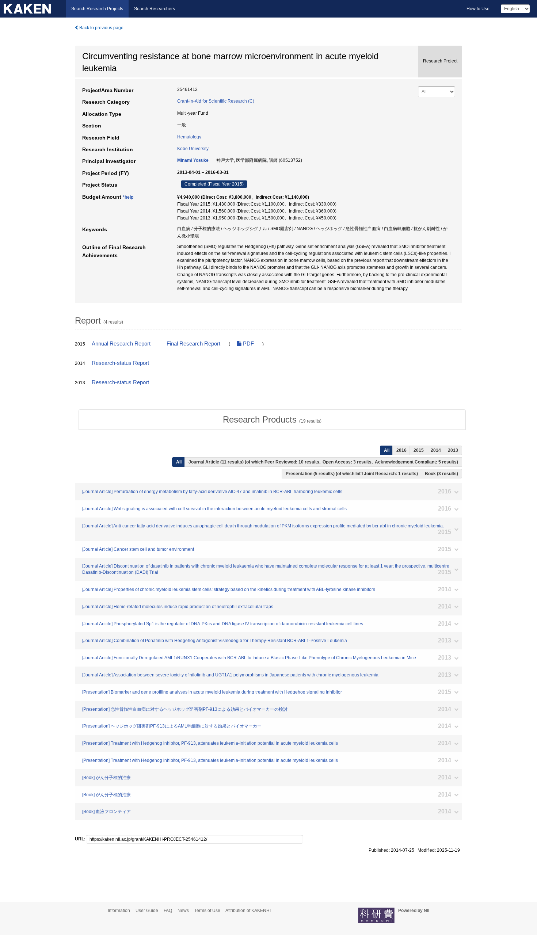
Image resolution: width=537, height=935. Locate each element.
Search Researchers (154, 8)
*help (128, 197)
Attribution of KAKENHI (248, 910)
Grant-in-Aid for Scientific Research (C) (215, 101)
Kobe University (193, 148)
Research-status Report (120, 363)
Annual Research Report (121, 344)
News (183, 910)
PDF (247, 344)
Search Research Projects (97, 8)
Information (119, 910)
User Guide (147, 910)
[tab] (272, 419)
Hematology (189, 137)
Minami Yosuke (193, 160)
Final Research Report (193, 344)
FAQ (168, 910)
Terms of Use (207, 910)
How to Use (478, 8)
